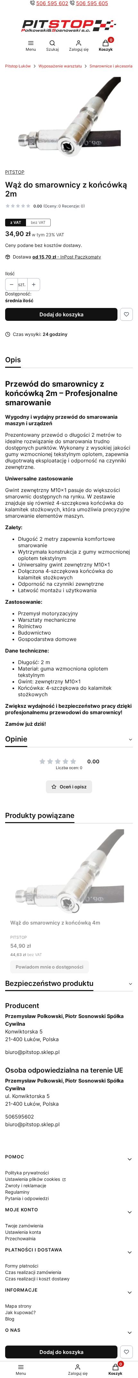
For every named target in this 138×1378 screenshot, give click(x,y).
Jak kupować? (20, 1312)
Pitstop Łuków (18, 66)
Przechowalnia (20, 1238)
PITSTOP (14, 172)
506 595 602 (52, 3)
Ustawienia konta (23, 1232)
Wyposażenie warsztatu (60, 66)
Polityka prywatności (27, 1172)
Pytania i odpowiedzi (27, 1198)
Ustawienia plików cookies (33, 1179)
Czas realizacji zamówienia (33, 1272)
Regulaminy (17, 1192)
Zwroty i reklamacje (25, 1185)
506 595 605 (92, 3)
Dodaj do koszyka (61, 314)
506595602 (19, 1116)
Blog (9, 1318)
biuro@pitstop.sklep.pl (32, 1052)
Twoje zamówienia (24, 1225)
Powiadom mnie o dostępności (49, 967)
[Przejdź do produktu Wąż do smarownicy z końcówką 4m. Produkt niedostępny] (69, 873)
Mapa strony (18, 1306)
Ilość (10, 273)
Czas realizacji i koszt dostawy (37, 1278)
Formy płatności (21, 1265)
